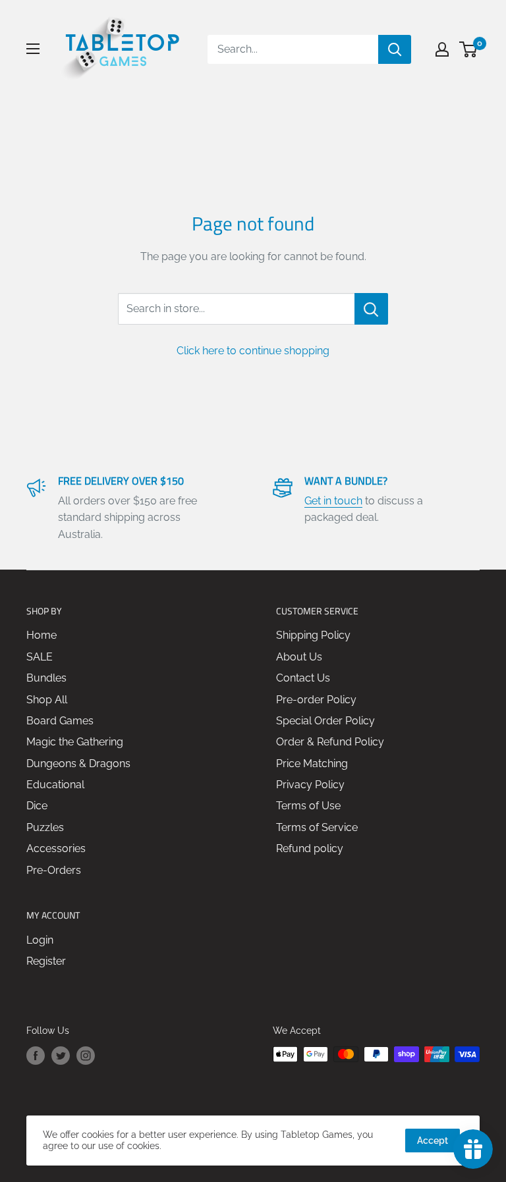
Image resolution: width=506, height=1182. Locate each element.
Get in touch (333, 501)
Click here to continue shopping (253, 350)
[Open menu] (33, 48)
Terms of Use (308, 805)
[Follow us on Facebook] (35, 1055)
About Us (299, 657)
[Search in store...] (371, 309)
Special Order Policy (325, 720)
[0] (469, 49)
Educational (55, 784)
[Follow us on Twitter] (60, 1055)
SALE (39, 657)
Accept (432, 1140)
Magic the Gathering (74, 742)
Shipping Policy (313, 635)
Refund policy (309, 848)
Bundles (46, 678)
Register (46, 961)
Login (39, 940)
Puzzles (45, 827)
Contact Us (303, 678)
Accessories (56, 848)
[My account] (442, 49)
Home (41, 635)
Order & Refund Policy (330, 742)
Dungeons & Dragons (78, 763)
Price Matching (312, 763)
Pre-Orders (53, 870)
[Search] (394, 49)
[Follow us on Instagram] (85, 1055)
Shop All (46, 699)
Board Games (60, 720)
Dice (36, 805)
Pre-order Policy (316, 699)
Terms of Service (317, 827)
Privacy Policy (310, 784)
